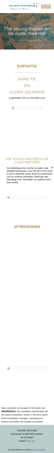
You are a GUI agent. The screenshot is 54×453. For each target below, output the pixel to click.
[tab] (29, 175)
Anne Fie (27, 79)
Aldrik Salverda (27, 92)
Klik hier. (31, 441)
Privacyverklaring (39, 450)
